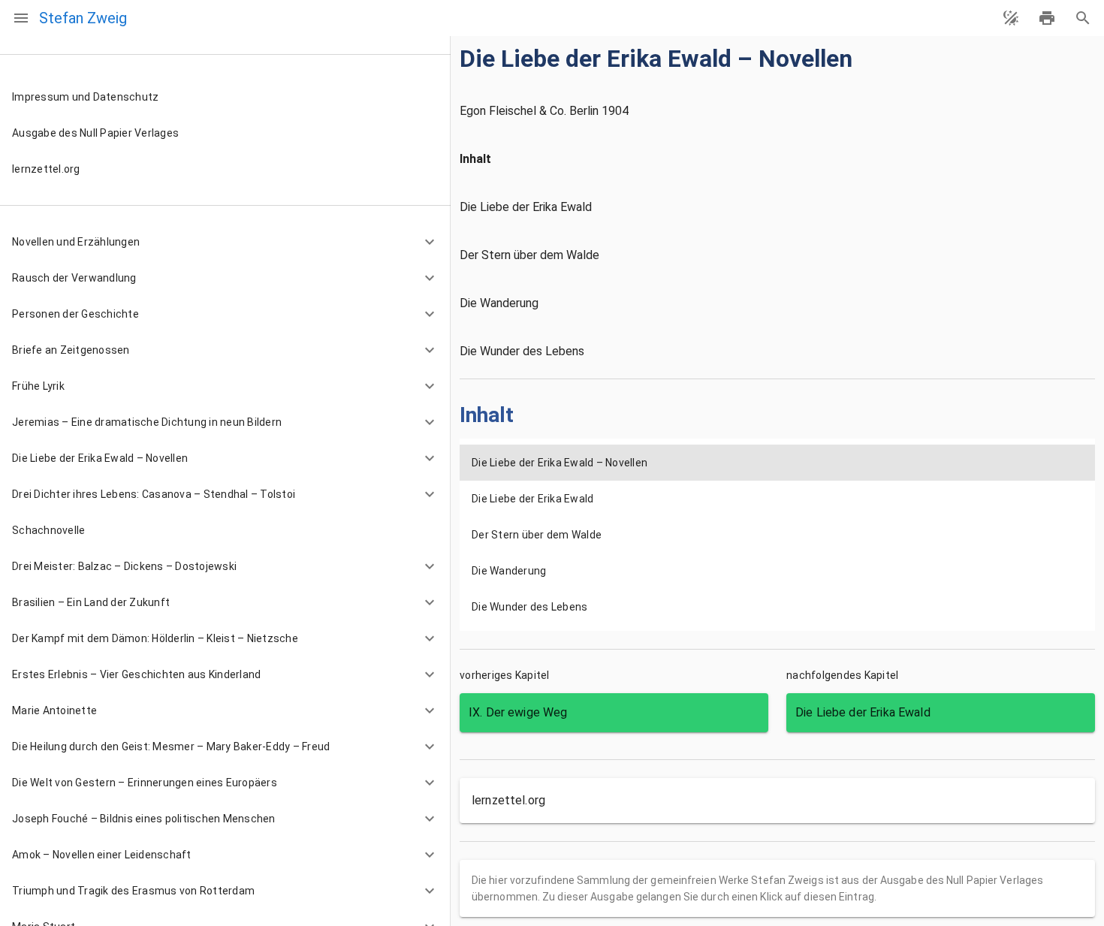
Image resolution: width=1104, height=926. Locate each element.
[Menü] (21, 18)
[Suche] (1083, 18)
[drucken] (1047, 18)
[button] (225, 242)
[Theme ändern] (1011, 18)
